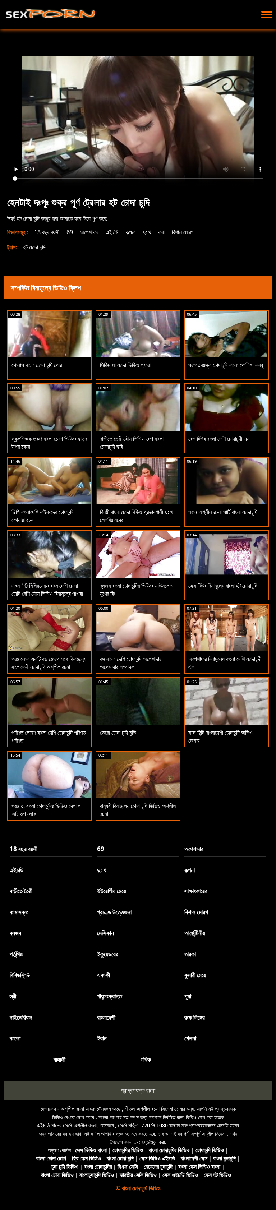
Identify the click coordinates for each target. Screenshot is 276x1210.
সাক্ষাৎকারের (195, 891)
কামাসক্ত (19, 912)
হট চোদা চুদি (34, 247)
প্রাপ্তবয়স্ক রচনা (138, 1090)
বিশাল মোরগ (183, 232)
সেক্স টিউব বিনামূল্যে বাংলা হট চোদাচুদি (222, 586)
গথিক (146, 1059)
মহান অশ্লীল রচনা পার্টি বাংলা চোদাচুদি (222, 512)
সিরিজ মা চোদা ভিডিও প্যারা (125, 365)
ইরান (102, 1038)
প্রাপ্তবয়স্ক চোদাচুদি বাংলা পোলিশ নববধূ (225, 365)
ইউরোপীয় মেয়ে (111, 891)
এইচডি (112, 232)
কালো (15, 1038)
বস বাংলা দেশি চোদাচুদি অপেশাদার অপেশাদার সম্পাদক (130, 663)
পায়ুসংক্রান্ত (109, 996)
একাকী (103, 975)
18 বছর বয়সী (46, 232)
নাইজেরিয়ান (21, 1017)
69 (69, 232)
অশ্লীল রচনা (72, 1109)
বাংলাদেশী (106, 1017)
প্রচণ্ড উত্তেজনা (114, 912)
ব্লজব (15, 933)
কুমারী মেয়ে (195, 975)
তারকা (190, 954)
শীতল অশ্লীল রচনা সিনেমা (149, 1109)
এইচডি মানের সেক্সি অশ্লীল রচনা (67, 1125)
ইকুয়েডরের (107, 954)
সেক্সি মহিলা (128, 1125)
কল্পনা (130, 232)
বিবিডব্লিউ (20, 975)
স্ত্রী (13, 996)
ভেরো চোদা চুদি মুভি (118, 732)
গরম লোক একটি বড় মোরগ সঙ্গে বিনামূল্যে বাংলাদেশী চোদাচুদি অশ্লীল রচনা (49, 663)
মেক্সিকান (105, 933)
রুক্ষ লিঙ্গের (194, 1017)
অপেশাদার (89, 232)
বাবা (161, 232)
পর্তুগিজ (16, 954)
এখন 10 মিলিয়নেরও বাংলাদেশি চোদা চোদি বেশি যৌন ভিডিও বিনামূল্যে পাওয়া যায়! (47, 593)
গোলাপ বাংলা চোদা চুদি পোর (37, 365)
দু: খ (147, 232)
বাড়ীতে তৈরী (21, 891)
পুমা (187, 996)
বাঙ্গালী (59, 1059)
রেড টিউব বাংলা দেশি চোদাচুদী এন (218, 439)
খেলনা (190, 1038)
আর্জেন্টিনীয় (194, 933)
